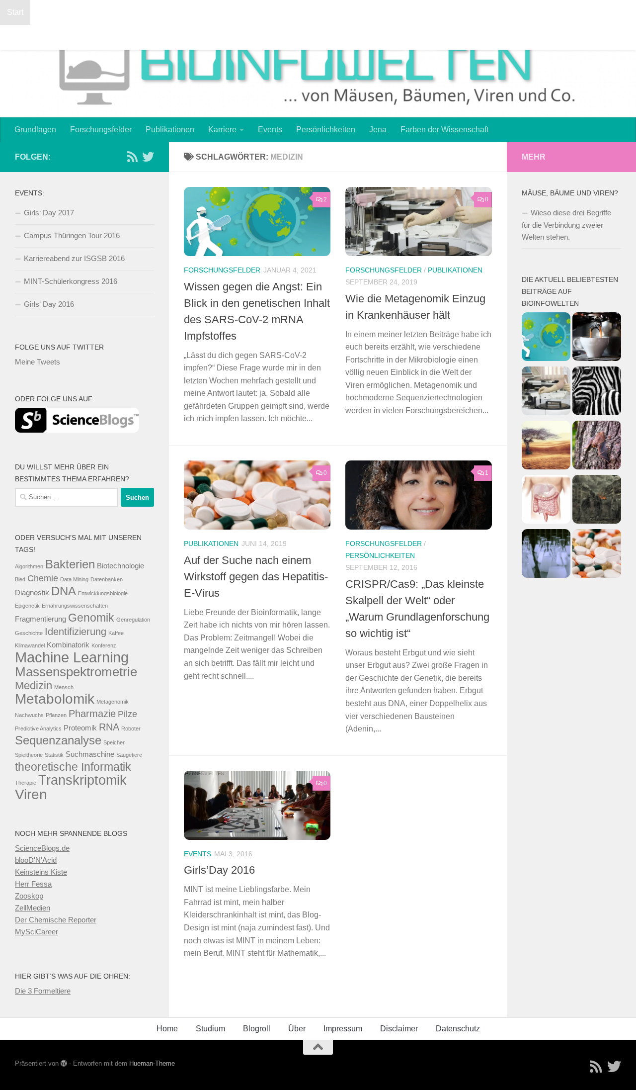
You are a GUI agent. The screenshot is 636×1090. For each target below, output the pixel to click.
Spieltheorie (29, 755)
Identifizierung (75, 631)
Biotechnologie (120, 566)
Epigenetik (27, 606)
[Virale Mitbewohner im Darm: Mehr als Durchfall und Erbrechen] (546, 501)
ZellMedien (32, 908)
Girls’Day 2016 (219, 870)
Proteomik (80, 728)
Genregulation (133, 620)
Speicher (114, 742)
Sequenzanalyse (58, 740)
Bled (20, 579)
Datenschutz (458, 1028)
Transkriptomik (82, 780)
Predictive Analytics (38, 728)
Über (297, 1028)
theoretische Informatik (73, 766)
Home (167, 1028)
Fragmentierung (40, 619)
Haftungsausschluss (512, 12)
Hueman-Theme (152, 1063)
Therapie (25, 783)
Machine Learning (72, 657)
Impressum (580, 12)
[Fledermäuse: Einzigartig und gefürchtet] (596, 447)
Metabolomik (54, 699)
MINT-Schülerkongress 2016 (254, 37)
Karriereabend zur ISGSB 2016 (62, 37)
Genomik (91, 617)
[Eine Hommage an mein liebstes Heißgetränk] (596, 338)
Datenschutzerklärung (117, 12)
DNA (63, 591)
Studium (333, 37)
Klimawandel (30, 645)
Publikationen (170, 129)
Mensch (64, 687)
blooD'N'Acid (36, 860)
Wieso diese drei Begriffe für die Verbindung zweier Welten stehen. (566, 224)
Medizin (33, 685)
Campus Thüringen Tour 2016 (72, 235)
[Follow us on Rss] (132, 157)
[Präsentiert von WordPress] (64, 1063)
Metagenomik (112, 702)
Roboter (131, 728)
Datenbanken (106, 579)
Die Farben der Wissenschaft (221, 12)
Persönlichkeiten (325, 129)
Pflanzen (56, 715)
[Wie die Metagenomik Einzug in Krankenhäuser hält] (546, 392)
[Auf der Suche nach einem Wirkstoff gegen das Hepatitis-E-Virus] (596, 555)
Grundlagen (35, 129)
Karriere (222, 129)
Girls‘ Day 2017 (434, 12)
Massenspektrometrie (76, 672)
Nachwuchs (29, 715)
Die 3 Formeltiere (43, 991)
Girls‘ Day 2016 (49, 304)
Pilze (127, 714)
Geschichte (29, 633)
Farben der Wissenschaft (444, 129)
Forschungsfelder (101, 129)
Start (15, 12)
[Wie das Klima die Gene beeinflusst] (546, 447)
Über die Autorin (390, 37)
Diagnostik (32, 593)
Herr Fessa (33, 884)
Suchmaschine (90, 754)
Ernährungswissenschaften (75, 606)
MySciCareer (36, 931)
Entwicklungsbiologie (103, 593)
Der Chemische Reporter (55, 919)
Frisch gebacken (315, 12)
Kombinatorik (68, 645)
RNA (109, 727)
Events (270, 129)
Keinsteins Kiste (41, 872)
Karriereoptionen (160, 37)
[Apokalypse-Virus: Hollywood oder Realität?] (596, 501)
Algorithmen (29, 566)
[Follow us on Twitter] (148, 157)
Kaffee (116, 633)
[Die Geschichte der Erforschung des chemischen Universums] (546, 555)
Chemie (42, 578)
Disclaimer (399, 1028)
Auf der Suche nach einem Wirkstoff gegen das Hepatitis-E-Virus (256, 576)
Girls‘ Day (376, 12)
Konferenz (103, 645)
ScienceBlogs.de (42, 848)
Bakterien (70, 564)
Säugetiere (129, 755)
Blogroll (51, 12)
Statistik (54, 755)
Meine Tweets (37, 362)
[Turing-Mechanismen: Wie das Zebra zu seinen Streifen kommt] (596, 392)
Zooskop (29, 896)
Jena (378, 129)
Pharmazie (92, 713)
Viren (31, 794)
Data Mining (74, 579)
